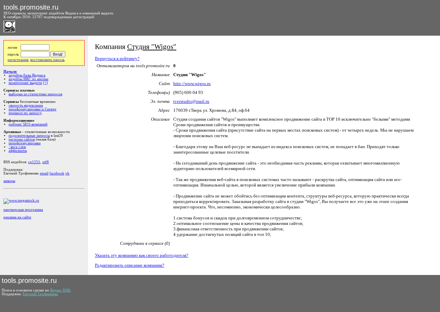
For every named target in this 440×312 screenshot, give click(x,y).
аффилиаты (18, 151)
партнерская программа (23, 210)
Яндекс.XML (60, 290)
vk (67, 173)
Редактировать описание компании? (129, 265)
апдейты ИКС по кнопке (28, 79)
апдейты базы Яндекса (27, 75)
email (44, 173)
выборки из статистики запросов (35, 94)
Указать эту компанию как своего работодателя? (141, 255)
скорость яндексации (26, 105)
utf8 (45, 162)
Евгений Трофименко (40, 294)
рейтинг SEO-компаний (28, 124)
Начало (10, 71)
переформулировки (25, 143)
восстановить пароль (47, 60)
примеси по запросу (25, 113)
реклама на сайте (17, 217)
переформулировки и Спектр (32, 109)
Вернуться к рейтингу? (117, 58)
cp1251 (34, 162)
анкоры (9, 181)
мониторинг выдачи (25, 83)
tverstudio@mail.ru (191, 101)
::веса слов (17, 147)
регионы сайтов (22, 139)
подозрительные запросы (29, 135)
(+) (45, 83)
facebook (57, 173)
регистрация (18, 60)
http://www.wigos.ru (192, 83)
